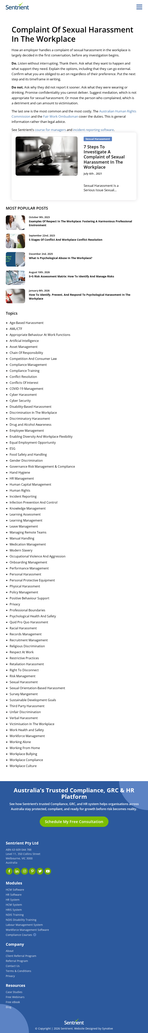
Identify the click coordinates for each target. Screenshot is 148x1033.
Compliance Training (25, 371)
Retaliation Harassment (27, 664)
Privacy (15, 604)
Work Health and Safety (27, 730)
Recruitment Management (29, 640)
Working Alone (20, 742)
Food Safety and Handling (28, 454)
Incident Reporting (23, 496)
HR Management (22, 478)
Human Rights (20, 490)
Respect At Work (22, 652)
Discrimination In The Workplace (33, 412)
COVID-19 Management (26, 389)
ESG (12, 448)
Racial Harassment (23, 628)
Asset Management (24, 347)
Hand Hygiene (20, 472)
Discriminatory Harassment (30, 418)
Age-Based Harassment (27, 323)
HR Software (14, 894)
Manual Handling (22, 538)
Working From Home (25, 748)
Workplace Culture (23, 766)
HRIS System (14, 910)
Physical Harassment (25, 586)
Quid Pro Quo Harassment (29, 622)
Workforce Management (27, 736)
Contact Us (13, 966)
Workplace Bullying (23, 754)
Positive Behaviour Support (29, 598)
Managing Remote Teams (28, 532)
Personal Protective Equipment (32, 580)
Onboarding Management (28, 562)
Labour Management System (24, 925)
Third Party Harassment (27, 706)
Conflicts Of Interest (24, 383)
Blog (8, 1007)
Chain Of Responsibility (26, 353)
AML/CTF (16, 329)
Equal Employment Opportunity (33, 442)
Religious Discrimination (27, 646)
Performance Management (29, 568)
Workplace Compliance (26, 760)
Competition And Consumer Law (33, 359)
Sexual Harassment (24, 682)
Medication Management (28, 544)
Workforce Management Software (27, 930)
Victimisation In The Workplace (32, 724)
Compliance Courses (19, 935)
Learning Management (26, 520)
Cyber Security (20, 400)
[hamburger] (139, 6)
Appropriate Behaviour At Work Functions (40, 335)
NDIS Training (15, 915)
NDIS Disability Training (21, 920)
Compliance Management (28, 365)
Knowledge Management (28, 508)
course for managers (50, 129)
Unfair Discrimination (25, 712)
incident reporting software (93, 129)
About (9, 951)
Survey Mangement (24, 694)
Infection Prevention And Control (33, 502)
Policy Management (24, 592)
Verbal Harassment (24, 718)
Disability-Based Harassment (30, 406)
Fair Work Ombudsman (60, 116)
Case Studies (14, 992)
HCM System (14, 904)
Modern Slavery (21, 550)
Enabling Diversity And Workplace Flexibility (41, 436)
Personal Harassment (25, 574)
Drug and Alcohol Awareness (30, 424)
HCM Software (15, 889)
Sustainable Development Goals (33, 700)
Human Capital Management (30, 484)
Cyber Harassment (23, 394)
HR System (12, 899)
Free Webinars (15, 997)
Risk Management (22, 676)
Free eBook (13, 1002)
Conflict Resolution (23, 377)
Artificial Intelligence (24, 341)
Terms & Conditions (18, 971)
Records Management (26, 634)
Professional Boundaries (27, 610)
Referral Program (17, 961)
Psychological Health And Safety (33, 616)
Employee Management (27, 430)
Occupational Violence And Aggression (38, 556)
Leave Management (24, 526)
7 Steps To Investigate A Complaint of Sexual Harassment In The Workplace (104, 157)
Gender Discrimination (26, 460)
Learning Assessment (25, 514)
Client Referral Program (21, 956)
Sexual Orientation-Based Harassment (37, 688)
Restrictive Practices (24, 658)
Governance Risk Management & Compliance (42, 466)
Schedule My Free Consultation (74, 821)
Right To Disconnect (24, 670)
